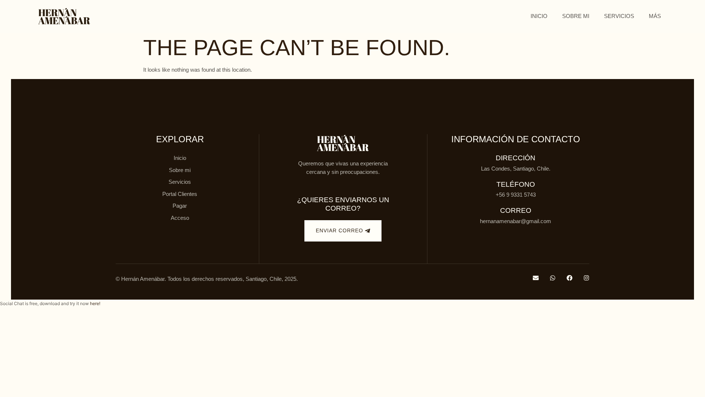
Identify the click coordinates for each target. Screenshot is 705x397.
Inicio (539, 16)
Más (655, 16)
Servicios (619, 16)
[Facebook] (569, 278)
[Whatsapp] (553, 278)
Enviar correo (339, 230)
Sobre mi (575, 16)
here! (95, 303)
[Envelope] (536, 278)
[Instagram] (586, 278)
